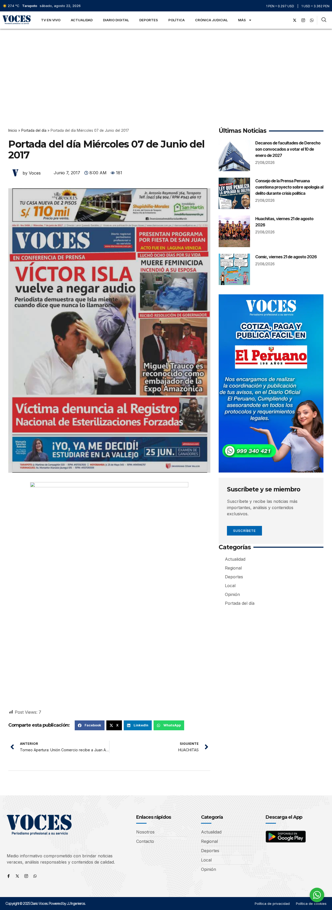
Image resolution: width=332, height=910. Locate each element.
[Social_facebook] (286, 20)
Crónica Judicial (211, 20)
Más (242, 20)
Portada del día (33, 130)
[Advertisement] (166, 67)
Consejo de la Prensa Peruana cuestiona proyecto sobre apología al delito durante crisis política (289, 187)
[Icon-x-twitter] (17, 876)
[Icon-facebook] (8, 876)
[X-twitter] (294, 20)
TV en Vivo (50, 20)
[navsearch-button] (323, 20)
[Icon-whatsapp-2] (311, 20)
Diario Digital (116, 20)
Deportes (148, 20)
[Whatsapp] (35, 876)
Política (176, 20)
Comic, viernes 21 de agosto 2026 (286, 256)
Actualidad (82, 20)
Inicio (12, 130)
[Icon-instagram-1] (303, 20)
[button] (90, 725)
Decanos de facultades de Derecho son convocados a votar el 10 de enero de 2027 (287, 149)
